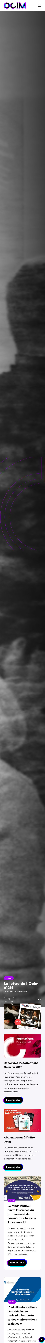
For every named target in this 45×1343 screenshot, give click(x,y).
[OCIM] (17, 5)
